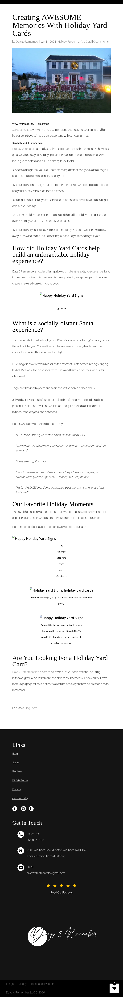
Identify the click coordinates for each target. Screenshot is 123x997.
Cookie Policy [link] (20, 798)
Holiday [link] (62, 41)
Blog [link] (15, 753)
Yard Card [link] (86, 41)
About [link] (16, 762)
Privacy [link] (16, 789)
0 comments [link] (101, 41)
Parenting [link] (73, 41)
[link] (14, 808)
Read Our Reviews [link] (61, 892)
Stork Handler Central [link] (42, 983)
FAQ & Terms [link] (20, 780)
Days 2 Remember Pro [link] (25, 672)
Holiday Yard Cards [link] (23, 148)
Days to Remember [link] (27, 41)
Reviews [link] (17, 771)
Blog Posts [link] (31, 708)
